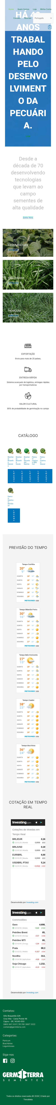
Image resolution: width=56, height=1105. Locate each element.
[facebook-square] (6, 1060)
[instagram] (13, 1060)
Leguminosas (8, 1046)
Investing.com (32, 902)
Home (11, 9)
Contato (16, 18)
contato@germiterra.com (14, 1027)
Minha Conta (45, 9)
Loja (35, 9)
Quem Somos (23, 9)
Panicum (6, 1040)
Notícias (27, 18)
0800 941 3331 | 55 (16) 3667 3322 (19, 1024)
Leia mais (14, 476)
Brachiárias (8, 1043)
